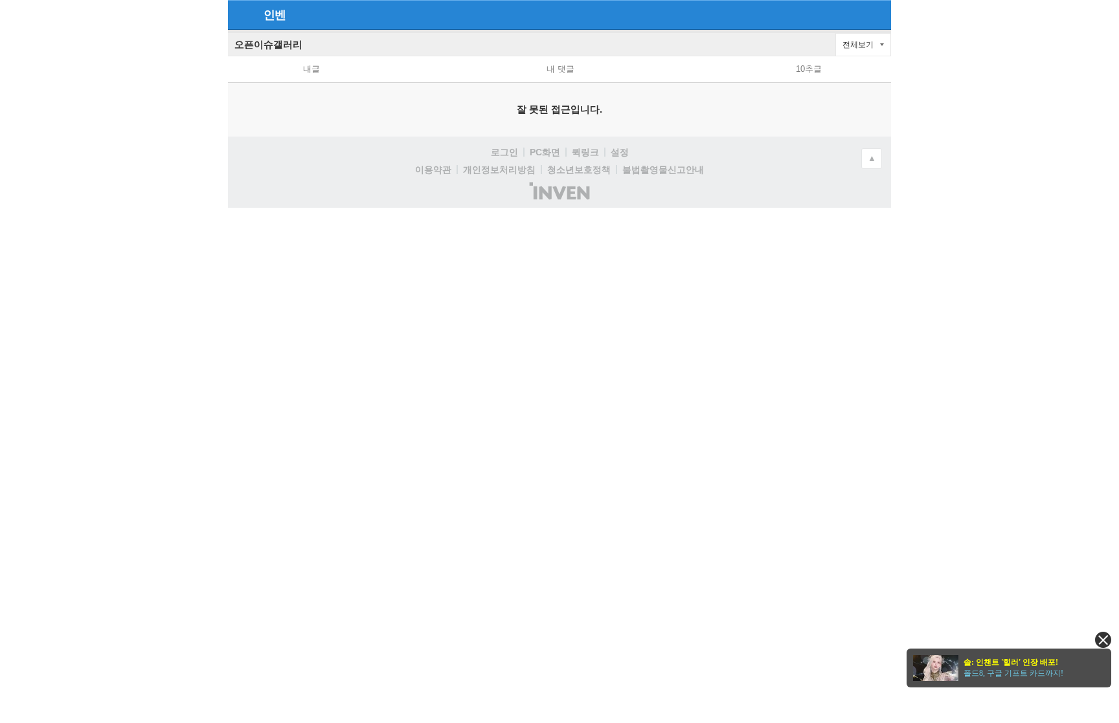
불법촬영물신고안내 (663, 169)
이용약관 (433, 169)
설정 (620, 152)
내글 (311, 69)
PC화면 (545, 152)
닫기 (1103, 640)
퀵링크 (585, 152)
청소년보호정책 (579, 169)
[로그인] (852, 14)
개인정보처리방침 (499, 169)
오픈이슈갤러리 (268, 44)
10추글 (809, 69)
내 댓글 (560, 69)
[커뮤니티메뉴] (241, 14)
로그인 (504, 152)
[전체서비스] (876, 14)
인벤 (275, 14)
